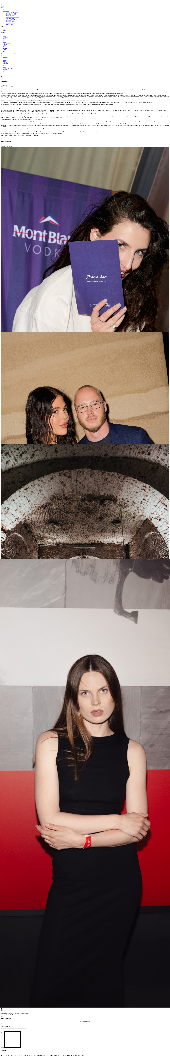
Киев (4, 39)
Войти (4, 51)
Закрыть (2, 1047)
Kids (4, 71)
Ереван (4, 49)
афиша (4, 60)
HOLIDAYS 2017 (10, 20)
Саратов (5, 44)
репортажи (5, 57)
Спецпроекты (6, 11)
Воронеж (5, 46)
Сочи (4, 45)
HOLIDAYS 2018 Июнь (11, 14)
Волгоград (5, 37)
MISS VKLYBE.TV (10, 18)
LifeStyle (5, 62)
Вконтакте (5, 85)
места (4, 61)
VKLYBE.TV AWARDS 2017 (12, 12)
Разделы (2, 5)
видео (4, 58)
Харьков (5, 48)
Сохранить (8, 1047)
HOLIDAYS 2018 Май (11, 13)
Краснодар (5, 40)
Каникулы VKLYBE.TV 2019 (12, 17)
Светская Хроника (7, 65)
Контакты (5, 9)
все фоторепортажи (85, 1021)
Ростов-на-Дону (6, 43)
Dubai (4, 36)
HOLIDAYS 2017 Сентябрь (12, 21)
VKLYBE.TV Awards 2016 (12, 19)
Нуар (4, 67)
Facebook (5, 84)
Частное (5, 69)
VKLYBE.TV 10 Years (11, 15)
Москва (2, 32)
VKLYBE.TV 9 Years (10, 23)
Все (4, 70)
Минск (4, 42)
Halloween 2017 (9, 24)
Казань (4, 38)
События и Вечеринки (8, 68)
